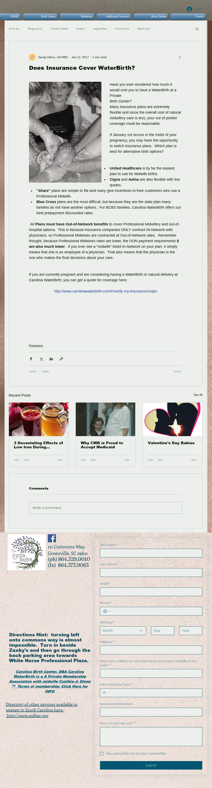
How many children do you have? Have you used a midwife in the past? (148, 663)
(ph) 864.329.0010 (69, 559)
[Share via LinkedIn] (51, 359)
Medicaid (143, 29)
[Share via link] (61, 359)
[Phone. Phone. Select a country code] (107, 611)
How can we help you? (118, 723)
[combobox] (123, 630)
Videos (80, 29)
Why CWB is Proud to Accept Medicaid (102, 445)
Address (107, 642)
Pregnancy (35, 29)
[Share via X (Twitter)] (41, 359)
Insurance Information (116, 704)
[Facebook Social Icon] (52, 538)
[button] (197, 28)
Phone (105, 603)
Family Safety (59, 29)
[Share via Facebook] (31, 359)
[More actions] (179, 57)
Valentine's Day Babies (171, 443)
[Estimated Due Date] (104, 692)
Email (105, 584)
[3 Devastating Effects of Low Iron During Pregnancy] (38, 419)
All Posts (14, 29)
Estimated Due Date (116, 685)
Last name (109, 564)
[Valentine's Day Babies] (172, 419)
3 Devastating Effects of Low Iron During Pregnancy (38, 445)
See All (198, 394)
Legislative (100, 29)
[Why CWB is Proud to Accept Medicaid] (105, 419)
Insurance (122, 29)
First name (109, 545)
